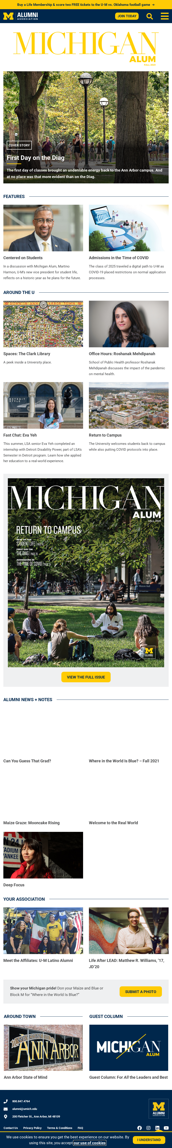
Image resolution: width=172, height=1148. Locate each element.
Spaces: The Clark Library (26, 353)
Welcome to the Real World (113, 822)
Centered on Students (23, 257)
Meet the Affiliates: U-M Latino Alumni (38, 960)
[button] (165, 16)
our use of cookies (90, 1143)
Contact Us (11, 1128)
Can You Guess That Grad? (27, 761)
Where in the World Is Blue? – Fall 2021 (124, 761)
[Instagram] (148, 1128)
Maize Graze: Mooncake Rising (31, 822)
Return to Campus (105, 435)
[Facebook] (139, 1128)
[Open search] (149, 16)
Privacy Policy (32, 1128)
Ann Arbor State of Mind (25, 1077)
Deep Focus (13, 885)
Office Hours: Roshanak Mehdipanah (122, 353)
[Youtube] (166, 1128)
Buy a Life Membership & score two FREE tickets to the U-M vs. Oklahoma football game (86, 5)
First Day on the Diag (35, 157)
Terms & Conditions (59, 1128)
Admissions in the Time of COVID (119, 257)
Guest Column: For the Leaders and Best (128, 1077)
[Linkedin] (157, 1128)
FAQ (80, 1128)
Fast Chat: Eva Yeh (20, 435)
